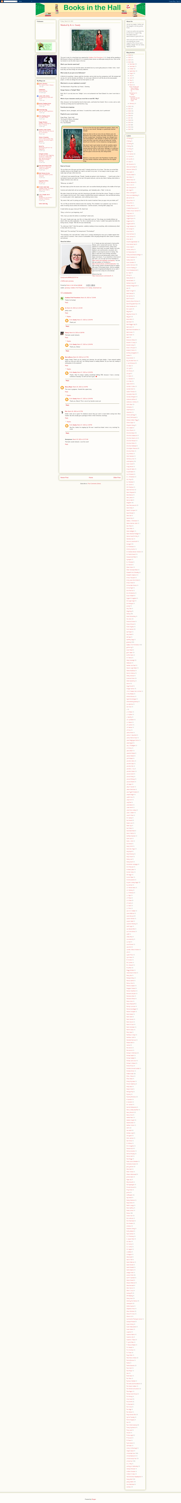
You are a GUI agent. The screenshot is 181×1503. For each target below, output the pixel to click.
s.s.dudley (129, 1252)
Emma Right (130, 588)
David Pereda (130, 513)
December (132, 64)
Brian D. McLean (131, 348)
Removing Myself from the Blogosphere (45, 148)
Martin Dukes (130, 1030)
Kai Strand (129, 820)
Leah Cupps (129, 926)
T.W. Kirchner (130, 1350)
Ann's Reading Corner (44, 116)
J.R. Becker (129, 727)
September (133, 71)
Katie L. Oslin (130, 841)
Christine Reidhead (131, 446)
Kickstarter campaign (132, 864)
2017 (129, 118)
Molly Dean (129, 1087)
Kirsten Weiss (130, 872)
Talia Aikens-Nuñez (131, 1358)
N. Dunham (129, 1102)
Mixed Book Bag (43, 110)
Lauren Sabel (130, 921)
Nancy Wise (130, 1115)
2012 (129, 129)
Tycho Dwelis (130, 1443)
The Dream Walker (132, 1386)
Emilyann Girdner (43, 154)
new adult (129, 1130)
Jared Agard (130, 743)
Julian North (130, 807)
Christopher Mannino (132, 448)
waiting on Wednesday (132, 1466)
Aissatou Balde (130, 175)
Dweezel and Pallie (131, 557)
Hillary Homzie (130, 676)
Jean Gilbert (130, 751)
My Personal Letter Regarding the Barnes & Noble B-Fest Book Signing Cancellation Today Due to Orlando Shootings (46, 158)
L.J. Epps (129, 895)
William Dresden (131, 1471)
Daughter (129, 503)
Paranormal (130, 1149)
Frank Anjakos (130, 627)
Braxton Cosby (130, 345)
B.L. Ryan (129, 273)
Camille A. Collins (131, 386)
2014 (129, 125)
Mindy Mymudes (131, 1081)
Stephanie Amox (131, 1309)
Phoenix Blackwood (131, 1174)
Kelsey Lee (129, 859)
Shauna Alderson (131, 1283)
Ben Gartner (130, 296)
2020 (129, 111)
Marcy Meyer (68, 387)
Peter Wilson (130, 1172)
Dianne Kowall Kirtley (132, 536)
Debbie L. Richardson (132, 521)
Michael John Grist (131, 1061)
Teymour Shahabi (131, 1381)
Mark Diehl (129, 1017)
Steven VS (129, 1316)
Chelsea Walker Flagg (132, 420)
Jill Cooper (129, 784)
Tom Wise (129, 1407)
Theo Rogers (130, 1391)
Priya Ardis (129, 1190)
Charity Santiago (131, 415)
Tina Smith (129, 1402)
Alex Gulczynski (131, 188)
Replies (69, 316)
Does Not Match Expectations (46, 111)
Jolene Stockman (131, 789)
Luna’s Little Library (44, 96)
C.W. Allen (129, 381)
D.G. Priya (129, 479)
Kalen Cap (129, 826)
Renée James (130, 1210)
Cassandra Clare (131, 394)
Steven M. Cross (131, 1314)
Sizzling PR (129, 1293)
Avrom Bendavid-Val (132, 270)
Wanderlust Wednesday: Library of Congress (45, 167)
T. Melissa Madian (131, 1345)
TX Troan (129, 1440)
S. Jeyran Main (130, 1239)
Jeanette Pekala (131, 753)
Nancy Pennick (130, 1112)
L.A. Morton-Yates (131, 888)
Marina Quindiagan (131, 1009)
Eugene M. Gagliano (131, 598)
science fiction (130, 1275)
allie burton (129, 198)
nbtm (128, 1128)
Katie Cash (129, 838)
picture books (130, 1177)
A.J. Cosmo (129, 157)
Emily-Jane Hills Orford (133, 580)
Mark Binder (130, 1014)
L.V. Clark (129, 906)
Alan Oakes (129, 177)
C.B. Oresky (129, 371)
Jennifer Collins (131, 761)
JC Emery (129, 748)
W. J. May (129, 1464)
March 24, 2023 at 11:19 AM (74, 308)
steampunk (129, 1303)
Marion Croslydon (131, 1012)
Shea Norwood (130, 1285)
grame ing (129, 647)
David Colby (129, 508)
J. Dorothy (129, 717)
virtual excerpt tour (132, 1459)
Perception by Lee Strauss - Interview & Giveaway (46, 198)
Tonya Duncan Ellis (131, 1415)
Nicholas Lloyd (130, 1133)
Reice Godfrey (130, 1208)
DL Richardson (130, 547)
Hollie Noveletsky (131, 681)
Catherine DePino (131, 399)
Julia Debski (130, 805)
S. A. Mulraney (130, 1236)
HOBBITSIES (42, 90)
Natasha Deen (130, 1123)
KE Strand (129, 844)
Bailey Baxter (130, 278)
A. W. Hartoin (130, 154)
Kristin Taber (130, 877)
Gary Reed (129, 634)
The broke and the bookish (133, 1384)
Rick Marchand (130, 1221)
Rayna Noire (130, 1203)
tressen (128, 1433)
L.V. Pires (129, 908)
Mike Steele (130, 1079)
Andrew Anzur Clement (133, 211)
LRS (128, 952)
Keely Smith (130, 846)
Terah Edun (129, 1376)
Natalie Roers (130, 1117)
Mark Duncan (130, 1019)
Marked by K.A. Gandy (133, 93)
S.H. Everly (129, 1244)
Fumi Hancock (130, 629)
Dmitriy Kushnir (131, 549)
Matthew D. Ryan (131, 1035)
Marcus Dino (130, 983)
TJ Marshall (130, 1404)
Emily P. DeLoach (131, 578)
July (131, 76)
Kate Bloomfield (131, 831)
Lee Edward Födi (131, 929)
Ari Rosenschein (131, 252)
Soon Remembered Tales (45, 166)
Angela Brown (130, 216)
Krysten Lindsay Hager (132, 882)
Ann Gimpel (130, 229)
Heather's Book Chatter (45, 130)
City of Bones (130, 454)
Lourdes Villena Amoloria (133, 950)
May (131, 80)
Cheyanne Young (131, 425)
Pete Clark (129, 1169)
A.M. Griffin (130, 159)
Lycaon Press (130, 955)
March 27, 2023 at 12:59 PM (85, 372)
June (131, 78)
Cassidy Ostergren (131, 397)
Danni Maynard (130, 492)
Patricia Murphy (131, 1154)
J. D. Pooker (129, 712)
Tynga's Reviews (43, 122)
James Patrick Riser (132, 738)
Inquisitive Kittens (43, 181)
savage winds (130, 1273)
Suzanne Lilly (130, 1337)
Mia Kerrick (130, 1050)
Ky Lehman (129, 885)
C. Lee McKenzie (131, 363)
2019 (129, 113)
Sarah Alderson (130, 1262)
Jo (65, 308)
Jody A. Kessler (130, 787)
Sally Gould (129, 1257)
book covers (129, 327)
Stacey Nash (130, 1298)
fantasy (128, 614)
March (131, 85)
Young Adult (129, 1479)
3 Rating (129, 141)
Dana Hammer (130, 490)
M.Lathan (129, 968)
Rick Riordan (130, 1223)
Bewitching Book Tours (132, 304)
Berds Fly (41, 146)
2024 (129, 60)
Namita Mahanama (131, 1107)
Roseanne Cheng (131, 1229)
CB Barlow (129, 407)
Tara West (129, 1368)
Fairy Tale (129, 609)
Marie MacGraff (131, 1004)
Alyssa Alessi (130, 200)
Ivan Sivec (129, 707)
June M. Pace (130, 815)
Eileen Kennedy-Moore (132, 570)
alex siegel (129, 190)
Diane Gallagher (131, 531)
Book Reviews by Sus (44, 173)
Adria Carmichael (131, 167)
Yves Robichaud (130, 1484)
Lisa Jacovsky (130, 939)
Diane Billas (129, 528)
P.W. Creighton (130, 1146)
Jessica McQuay (131, 779)
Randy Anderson (131, 1200)
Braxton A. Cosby (131, 342)
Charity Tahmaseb (131, 417)
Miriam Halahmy (131, 1084)
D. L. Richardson (131, 477)
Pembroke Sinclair (131, 1164)
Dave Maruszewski (131, 505)
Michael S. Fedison (131, 1063)
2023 (129, 62)
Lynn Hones (129, 957)
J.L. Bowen (129, 722)
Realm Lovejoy (130, 1205)
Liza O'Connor (130, 944)
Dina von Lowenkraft (132, 541)
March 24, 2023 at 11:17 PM (81, 357)
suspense (129, 1332)
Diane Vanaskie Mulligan (133, 534)
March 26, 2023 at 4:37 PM (75, 411)
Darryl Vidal (130, 500)
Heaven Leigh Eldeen (132, 668)
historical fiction (131, 678)
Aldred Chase (130, 180)
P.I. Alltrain (129, 1143)
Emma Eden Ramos (132, 585)
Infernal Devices (131, 696)
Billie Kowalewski (131, 306)
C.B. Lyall (129, 368)
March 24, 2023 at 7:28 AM (88, 297)
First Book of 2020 (43, 117)
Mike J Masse (130, 1076)
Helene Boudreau (131, 671)
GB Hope (129, 637)
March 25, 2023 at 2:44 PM (80, 387)
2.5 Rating (129, 138)
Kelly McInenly (130, 854)
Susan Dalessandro (131, 1327)
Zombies (129, 1487)
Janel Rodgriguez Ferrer (133, 740)
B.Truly (128, 275)
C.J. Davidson (130, 379)
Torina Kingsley (130, 1420)
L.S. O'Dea (129, 900)
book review (130, 332)
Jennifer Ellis (130, 766)
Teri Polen (129, 1378)
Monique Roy (130, 1092)
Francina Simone (131, 621)
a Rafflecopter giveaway (67, 281)
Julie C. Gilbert (130, 813)
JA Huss (129, 730)
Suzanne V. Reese (131, 1340)
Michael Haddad (130, 1058)
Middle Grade (130, 1074)
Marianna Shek (130, 996)
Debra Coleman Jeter (132, 523)
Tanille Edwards (131, 1366)
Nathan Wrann (130, 1125)
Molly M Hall (130, 1089)
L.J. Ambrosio (130, 893)
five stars (129, 619)
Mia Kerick (129, 1048)
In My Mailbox (130, 694)
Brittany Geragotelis (132, 353)
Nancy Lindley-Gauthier (132, 1110)
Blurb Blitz (129, 319)
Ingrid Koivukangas (131, 699)
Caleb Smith (130, 384)
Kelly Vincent (130, 857)
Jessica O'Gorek (131, 782)
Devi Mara (129, 526)
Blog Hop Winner (131, 314)
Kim (66, 411)
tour (128, 1422)
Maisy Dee (129, 975)
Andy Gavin (129, 213)
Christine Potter (131, 443)
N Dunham (129, 1099)
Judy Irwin (129, 800)
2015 (129, 122)
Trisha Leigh (130, 1435)
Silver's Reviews (43, 84)
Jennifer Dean (130, 764)
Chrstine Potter (131, 451)
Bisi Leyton (129, 309)
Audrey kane (130, 260)
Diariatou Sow (130, 539)
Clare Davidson (130, 456)
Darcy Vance (130, 498)
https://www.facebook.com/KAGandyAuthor (104, 264)
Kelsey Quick (130, 862)
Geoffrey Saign (130, 640)
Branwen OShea (131, 340)
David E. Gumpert (131, 510)
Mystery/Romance (131, 1097)
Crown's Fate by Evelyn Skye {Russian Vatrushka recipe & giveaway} (46, 140)
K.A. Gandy (89, 288)
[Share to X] (91, 285)
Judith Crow (130, 797)
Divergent (129, 544)
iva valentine (130, 704)
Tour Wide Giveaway (132, 1425)
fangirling (129, 611)
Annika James (130, 249)
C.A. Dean (129, 366)
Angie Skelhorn (130, 226)
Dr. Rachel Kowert (131, 554)
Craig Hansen (130, 467)
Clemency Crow (130, 459)
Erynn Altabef (130, 596)
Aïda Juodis (129, 172)
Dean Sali (129, 516)
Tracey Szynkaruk (131, 1427)
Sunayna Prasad (131, 1322)
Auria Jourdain (130, 262)
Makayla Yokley (130, 978)
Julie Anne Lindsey (131, 810)
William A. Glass (131, 1474)
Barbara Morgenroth (132, 286)
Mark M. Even (130, 1024)
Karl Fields (129, 828)
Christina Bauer (131, 433)
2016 (129, 120)
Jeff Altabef (130, 758)
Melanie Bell (130, 1043)
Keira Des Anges (131, 849)
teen (128, 1373)
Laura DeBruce (130, 913)
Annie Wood (130, 247)
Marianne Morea (131, 999)
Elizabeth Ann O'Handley (133, 572)
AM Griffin (129, 203)
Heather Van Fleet (131, 665)
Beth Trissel (130, 299)
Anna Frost (129, 231)
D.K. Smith (129, 485)
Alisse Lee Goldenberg (132, 195)
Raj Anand (129, 1198)
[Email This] (87, 285)
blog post (129, 317)
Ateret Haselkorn (131, 257)
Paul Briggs (129, 1159)
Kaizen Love (130, 823)
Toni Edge (129, 1409)
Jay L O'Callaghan (131, 746)
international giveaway (132, 702)
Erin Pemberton (131, 593)
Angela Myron (130, 218)
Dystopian (129, 560)
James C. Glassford (131, 735)
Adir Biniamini (130, 164)
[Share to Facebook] (92, 285)
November (132, 66)
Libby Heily (129, 937)
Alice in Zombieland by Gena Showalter (46, 175)
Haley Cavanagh (130, 660)
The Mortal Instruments (133, 1389)
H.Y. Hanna (129, 658)
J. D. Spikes (129, 714)
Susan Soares (130, 1329)
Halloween (129, 663)
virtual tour (129, 1461)
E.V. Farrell (129, 565)
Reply (66, 302)
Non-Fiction (129, 1141)
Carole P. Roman (131, 392)
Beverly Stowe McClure (132, 301)
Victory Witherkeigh (132, 1448)
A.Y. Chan (129, 162)
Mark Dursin (130, 1022)
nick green (129, 1136)
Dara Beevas (130, 495)
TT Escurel (129, 1438)
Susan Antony (130, 1324)
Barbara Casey (130, 283)
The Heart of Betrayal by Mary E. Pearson (45, 124)
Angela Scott (130, 221)
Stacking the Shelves (132, 1301)
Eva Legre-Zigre (131, 601)
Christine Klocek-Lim (132, 438)
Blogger (94, 1499)
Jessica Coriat (130, 774)
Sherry (67, 332)
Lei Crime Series (131, 931)
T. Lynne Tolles (130, 1342)
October (132, 69)
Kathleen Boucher (131, 836)
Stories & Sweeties (44, 137)
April (131, 82)
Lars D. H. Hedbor (131, 911)
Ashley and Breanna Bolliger (134, 255)
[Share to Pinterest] (94, 285)
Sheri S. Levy (130, 1291)
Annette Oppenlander (132, 242)
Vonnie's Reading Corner (45, 104)
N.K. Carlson (130, 1105)
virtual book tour (97, 288)
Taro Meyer (129, 1371)
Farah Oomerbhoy (131, 616)
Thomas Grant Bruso (132, 1394)
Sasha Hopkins (130, 1270)
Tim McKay (129, 1396)
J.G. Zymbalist (130, 720)
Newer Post (64, 477)
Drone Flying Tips (43, 91)
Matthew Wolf (130, 1037)
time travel (129, 1399)
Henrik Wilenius (131, 673)
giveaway (67, 288)
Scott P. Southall (131, 1278)
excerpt (128, 606)
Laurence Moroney (131, 924)
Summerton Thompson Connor (134, 1319)
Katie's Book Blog (43, 204)
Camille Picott (130, 389)
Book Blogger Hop (131, 324)
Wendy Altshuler (131, 1469)
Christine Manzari (131, 441)
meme (128, 1045)
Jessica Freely (130, 777)
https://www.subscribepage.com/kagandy (103, 260)
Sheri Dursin (130, 1288)
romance (129, 1226)
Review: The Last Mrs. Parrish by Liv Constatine (46, 132)
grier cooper (130, 653)
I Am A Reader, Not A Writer (44, 195)
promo (128, 1192)
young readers (130, 1482)
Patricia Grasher (131, 1151)
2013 (129, 127)
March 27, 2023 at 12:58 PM (85, 319)
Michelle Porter (130, 1071)
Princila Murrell (131, 1187)
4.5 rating (129, 149)
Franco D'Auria (130, 624)
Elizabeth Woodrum (132, 575)
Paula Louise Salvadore (132, 1161)
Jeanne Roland (130, 756)
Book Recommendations (133, 330)
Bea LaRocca (69, 357)
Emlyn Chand (130, 583)
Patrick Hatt (130, 1156)
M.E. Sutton (129, 963)
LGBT (128, 934)
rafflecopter (130, 1195)
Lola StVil (129, 947)
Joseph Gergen (130, 795)
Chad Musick (130, 410)
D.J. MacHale (130, 482)
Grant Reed (129, 650)
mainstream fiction (132, 973)
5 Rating (129, 151)
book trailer (129, 335)
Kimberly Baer (130, 870)
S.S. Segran (129, 1249)
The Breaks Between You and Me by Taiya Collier (134, 99)
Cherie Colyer (130, 423)
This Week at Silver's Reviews (46, 85)
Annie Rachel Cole (131, 244)
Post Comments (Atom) (94, 483)
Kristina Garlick (131, 880)
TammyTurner (130, 1360)
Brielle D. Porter (131, 350)
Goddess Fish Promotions (96, 57)
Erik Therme (130, 591)
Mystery (129, 1094)
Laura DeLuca (130, 916)
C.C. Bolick (129, 376)
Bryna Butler (130, 358)
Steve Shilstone (130, 1311)
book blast (129, 322)
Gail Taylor (129, 632)
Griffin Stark (130, 655)
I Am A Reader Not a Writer (134, 691)
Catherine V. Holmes (132, 402)
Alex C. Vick (129, 185)
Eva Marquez (130, 603)
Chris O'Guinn (130, 430)
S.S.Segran (129, 1254)
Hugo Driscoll (130, 686)
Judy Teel (129, 802)
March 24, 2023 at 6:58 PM (76, 332)
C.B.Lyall (129, 374)
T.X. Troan (129, 1353)
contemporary (130, 461)
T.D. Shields (129, 1347)
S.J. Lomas (129, 1247)
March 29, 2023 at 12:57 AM (80, 439)
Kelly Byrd (129, 851)
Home (91, 477)
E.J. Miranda (130, 562)
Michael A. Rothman (132, 1053)
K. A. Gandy (73, 319)
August (132, 73)
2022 (129, 106)
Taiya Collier (130, 1355)
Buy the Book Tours (132, 361)
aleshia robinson (131, 182)
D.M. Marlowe (130, 487)
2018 (129, 116)
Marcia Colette (130, 981)
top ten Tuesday (131, 1417)
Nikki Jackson (130, 1138)
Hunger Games (130, 689)
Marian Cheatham (131, 991)
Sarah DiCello (130, 1265)
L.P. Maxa (129, 898)
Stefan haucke (130, 1306)
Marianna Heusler (131, 994)
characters (129, 412)
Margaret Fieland (131, 988)
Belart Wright (130, 291)
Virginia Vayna (130, 1451)
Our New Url (42, 182)
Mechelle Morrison (131, 1040)
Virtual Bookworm (131, 1456)
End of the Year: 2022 (44, 105)
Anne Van (129, 239)
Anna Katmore (130, 234)
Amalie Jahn (130, 206)
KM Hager (129, 875)
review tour (130, 1216)
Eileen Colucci (130, 567)
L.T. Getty (129, 903)
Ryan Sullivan (130, 1234)
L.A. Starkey (130, 890)
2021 (129, 109)
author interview (131, 265)
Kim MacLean (130, 867)
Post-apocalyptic (130, 1185)
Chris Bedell (130, 428)
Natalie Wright (130, 1120)
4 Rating (129, 146)
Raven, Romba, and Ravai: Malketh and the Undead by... (134, 89)
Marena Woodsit (131, 986)
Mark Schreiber (131, 1027)
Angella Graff (130, 224)
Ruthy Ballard (130, 1231)
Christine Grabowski (132, 435)
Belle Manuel (130, 293)
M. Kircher (129, 960)
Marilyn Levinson (131, 1006)
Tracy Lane (129, 1430)
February (132, 104)
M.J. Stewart (130, 965)
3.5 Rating (129, 144)
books (128, 337)
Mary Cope (129, 1032)
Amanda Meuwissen (132, 208)
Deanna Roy (129, 518)
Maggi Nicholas (130, 970)
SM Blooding (130, 1296)
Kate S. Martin (130, 833)
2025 (129, 57)
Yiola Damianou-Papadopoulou (134, 1477)
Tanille (128, 1363)
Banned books (130, 281)
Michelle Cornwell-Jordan (133, 1068)
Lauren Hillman (131, 919)
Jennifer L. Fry (130, 769)
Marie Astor (130, 1001)
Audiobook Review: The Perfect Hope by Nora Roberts (46, 189)
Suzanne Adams (131, 1334)
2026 (129, 55)
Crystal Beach (130, 472)
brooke (128, 355)
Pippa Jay (129, 1180)
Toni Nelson (129, 1412)
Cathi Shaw (129, 404)
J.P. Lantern (130, 725)
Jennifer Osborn (131, 771)
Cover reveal (130, 464)
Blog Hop (129, 311)
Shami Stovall (130, 1280)
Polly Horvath (130, 1182)
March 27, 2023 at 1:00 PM (84, 425)
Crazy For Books (131, 469)
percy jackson (130, 1167)
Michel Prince (130, 1066)
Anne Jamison (130, 237)
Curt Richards (130, 474)
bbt (127, 288)
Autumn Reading (131, 268)
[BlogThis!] (89, 285)
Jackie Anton (130, 733)
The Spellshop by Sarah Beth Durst (46, 98)
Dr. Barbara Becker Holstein (134, 552)
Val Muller (129, 1446)
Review (128, 1213)
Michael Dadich (130, 1056)
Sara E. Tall (129, 1260)
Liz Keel (129, 942)
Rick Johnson (130, 1218)
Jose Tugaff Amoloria (132, 792)
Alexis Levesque (131, 193)
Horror (128, 684)
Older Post (116, 477)
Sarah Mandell (130, 1267)
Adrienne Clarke (131, 169)
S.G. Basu (129, 1242)
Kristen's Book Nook (44, 187)
